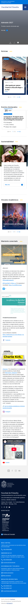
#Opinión (5, 369)
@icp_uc (13, 283)
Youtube (7, 462)
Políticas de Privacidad (8, 534)
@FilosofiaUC (6, 283)
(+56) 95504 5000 (7, 559)
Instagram (7, 411)
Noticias (6, 59)
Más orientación (7, 575)
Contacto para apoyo (8, 572)
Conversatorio (8, 114)
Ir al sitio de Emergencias (9, 562)
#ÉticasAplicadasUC (8, 280)
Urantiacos (12, 599)
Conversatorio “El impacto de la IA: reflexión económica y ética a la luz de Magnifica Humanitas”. (14, 118)
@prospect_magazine (11, 372)
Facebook (7, 340)
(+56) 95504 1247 (7, 588)
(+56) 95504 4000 (7, 549)
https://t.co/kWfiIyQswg (15, 285)
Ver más (4, 30)
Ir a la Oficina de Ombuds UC (10, 591)
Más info (14, 184)
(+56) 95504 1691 (7, 585)
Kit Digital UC (10, 603)
